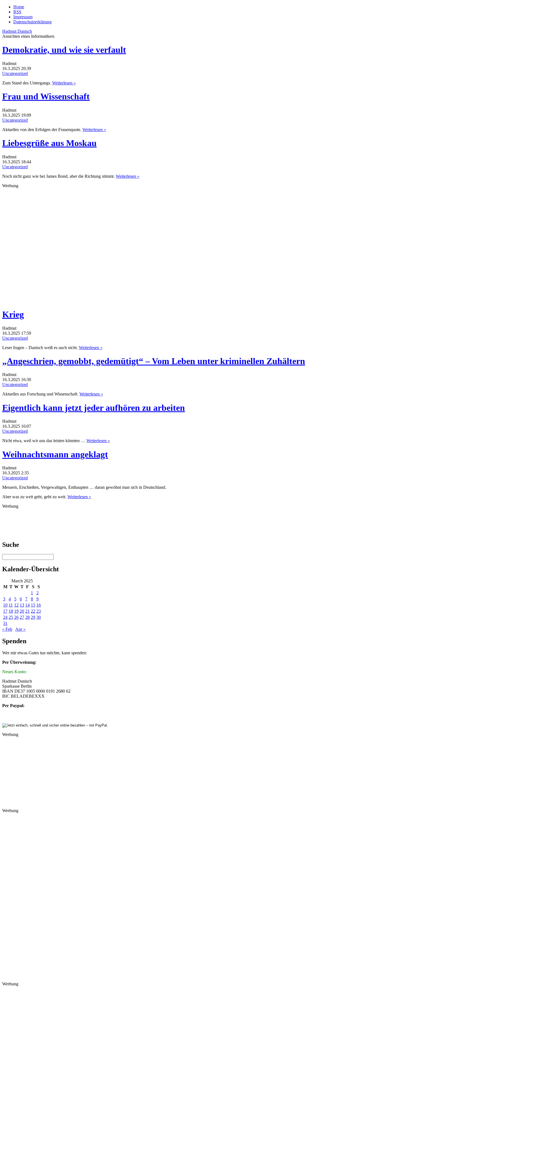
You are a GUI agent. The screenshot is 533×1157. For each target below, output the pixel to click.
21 (27, 611)
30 (38, 617)
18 (11, 611)
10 (5, 605)
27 (22, 617)
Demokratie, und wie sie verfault (64, 50)
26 (16, 617)
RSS (17, 11)
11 (11, 605)
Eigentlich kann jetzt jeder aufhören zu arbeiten (93, 408)
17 (5, 611)
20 (22, 611)
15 (33, 605)
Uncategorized (15, 73)
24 (5, 617)
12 (16, 605)
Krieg (13, 314)
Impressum (22, 16)
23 (38, 611)
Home (18, 6)
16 (38, 605)
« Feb (7, 629)
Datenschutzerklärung (32, 21)
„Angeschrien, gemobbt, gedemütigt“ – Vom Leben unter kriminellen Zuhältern (153, 361)
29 (33, 617)
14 (27, 605)
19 (16, 611)
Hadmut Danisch (17, 31)
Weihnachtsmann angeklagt (55, 454)
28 (27, 617)
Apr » (20, 629)
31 (5, 623)
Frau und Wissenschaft (46, 96)
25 (11, 617)
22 (33, 611)
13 (22, 605)
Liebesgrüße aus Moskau (49, 143)
